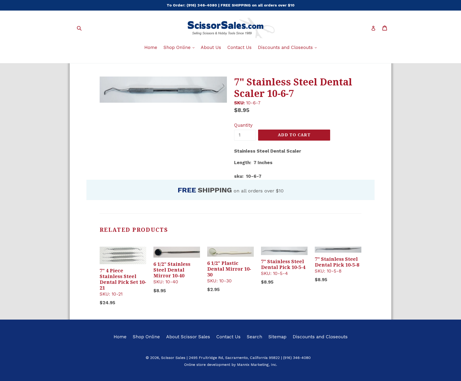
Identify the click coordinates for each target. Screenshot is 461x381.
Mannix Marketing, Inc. (257, 365)
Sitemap (277, 336)
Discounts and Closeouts (288, 47)
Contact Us (239, 47)
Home (150, 47)
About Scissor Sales (188, 336)
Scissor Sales (173, 357)
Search (254, 336)
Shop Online (180, 47)
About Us (211, 47)
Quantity (243, 125)
